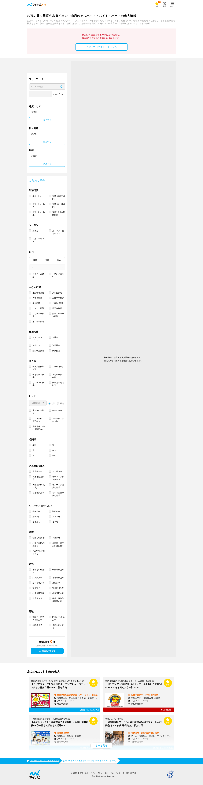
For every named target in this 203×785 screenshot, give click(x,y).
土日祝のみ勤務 (38, 411)
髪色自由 (36, 511)
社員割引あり (58, 588)
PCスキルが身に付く (39, 552)
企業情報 (74, 773)
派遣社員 (56, 345)
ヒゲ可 (55, 522)
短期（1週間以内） (58, 197)
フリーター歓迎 (38, 314)
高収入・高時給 (38, 275)
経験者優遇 (37, 625)
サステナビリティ (95, 773)
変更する (47, 120)
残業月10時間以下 (58, 383)
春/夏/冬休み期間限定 (58, 213)
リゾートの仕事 (38, 383)
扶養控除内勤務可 (38, 367)
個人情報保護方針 (129, 773)
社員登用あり (58, 593)
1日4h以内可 (57, 366)
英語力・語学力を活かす (38, 618)
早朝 (34, 445)
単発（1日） (38, 196)
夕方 (54, 450)
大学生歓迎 (37, 298)
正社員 (55, 337)
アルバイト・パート (38, 338)
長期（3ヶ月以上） (39, 213)
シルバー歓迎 (38, 308)
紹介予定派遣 (38, 351)
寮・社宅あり (38, 583)
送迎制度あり (58, 577)
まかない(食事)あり (39, 570)
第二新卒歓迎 (38, 321)
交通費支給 (37, 577)
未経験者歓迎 (38, 293)
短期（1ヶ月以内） (39, 205)
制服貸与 (36, 588)
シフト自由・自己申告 (38, 419)
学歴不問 (36, 303)
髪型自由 (56, 511)
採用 (106, 773)
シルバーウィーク (38, 240)
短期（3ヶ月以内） (58, 205)
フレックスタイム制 (58, 419)
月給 (59, 260)
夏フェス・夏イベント (58, 232)
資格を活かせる (58, 626)
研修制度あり (58, 569)
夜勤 (54, 455)
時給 (35, 260)
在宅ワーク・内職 (58, 375)
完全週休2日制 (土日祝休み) (39, 427)
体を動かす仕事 (38, 375)
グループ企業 (115, 773)
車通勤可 (56, 538)
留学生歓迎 (57, 308)
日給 (47, 260)
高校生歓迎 (57, 293)
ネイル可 (36, 522)
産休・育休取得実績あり (58, 599)
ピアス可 (56, 516)
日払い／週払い (58, 275)
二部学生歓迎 (58, 298)
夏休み (35, 231)
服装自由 (36, 516)
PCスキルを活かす (58, 618)
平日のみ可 (57, 410)
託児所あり (37, 598)
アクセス (83, 773)
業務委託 (56, 351)
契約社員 (36, 345)
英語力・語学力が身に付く (58, 544)
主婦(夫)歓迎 (57, 303)
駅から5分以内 (39, 538)
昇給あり (56, 583)
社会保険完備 (38, 593)
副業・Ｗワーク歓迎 (58, 314)
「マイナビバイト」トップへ (101, 47)
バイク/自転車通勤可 (39, 544)
